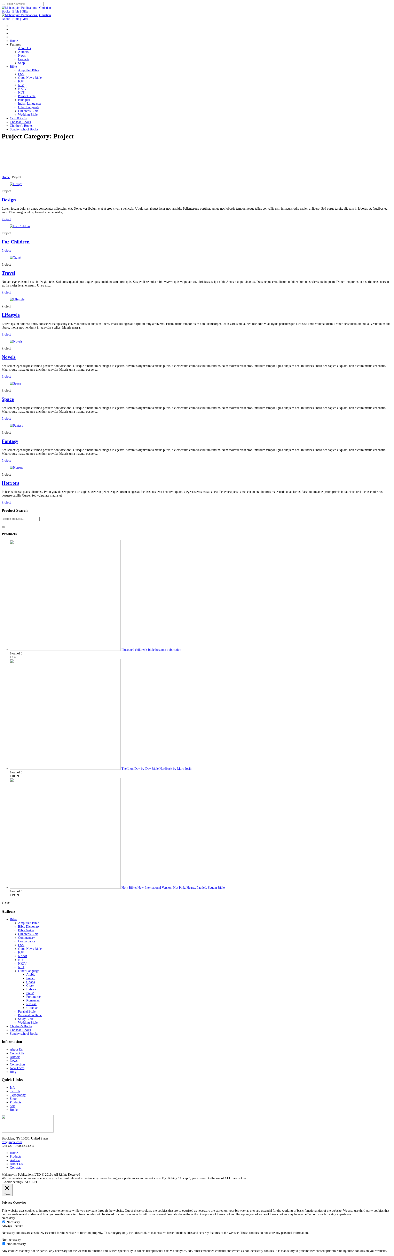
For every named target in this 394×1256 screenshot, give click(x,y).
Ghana (30, 982)
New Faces (17, 1068)
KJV (21, 952)
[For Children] (20, 226)
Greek (30, 985)
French (30, 978)
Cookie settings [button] (13, 1182)
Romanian (33, 1000)
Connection (17, 1064)
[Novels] (16, 341)
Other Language (28, 971)
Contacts (15, 1167)
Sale (12, 1106)
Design (9, 199)
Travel (8, 273)
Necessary (13, 1222)
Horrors (10, 483)
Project (6, 219)
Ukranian (32, 1007)
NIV (21, 959)
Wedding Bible (28, 1022)
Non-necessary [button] (11, 1239)
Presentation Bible (30, 1015)
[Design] (16, 184)
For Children (16, 241)
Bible (13, 919)
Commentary (26, 937)
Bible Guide (26, 930)
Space (8, 399)
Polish (30, 993)
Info (12, 1087)
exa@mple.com (12, 1142)
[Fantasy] (16, 425)
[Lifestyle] (17, 299)
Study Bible (25, 1019)
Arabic (30, 974)
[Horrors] (16, 467)
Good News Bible (30, 948)
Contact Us (17, 1053)
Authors (15, 1057)
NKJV (22, 963)
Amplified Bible (28, 923)
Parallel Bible (27, 1011)
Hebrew (31, 989)
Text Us (15, 1091)
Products (15, 1102)
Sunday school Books (24, 1033)
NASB (22, 956)
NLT (21, 967)
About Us (16, 1049)
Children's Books (21, 1026)
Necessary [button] (8, 1218)
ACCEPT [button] (31, 1182)
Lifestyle (11, 315)
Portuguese (33, 996)
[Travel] (15, 257)
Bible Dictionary (29, 926)
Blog (13, 1071)
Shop (13, 1098)
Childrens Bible (28, 934)
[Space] (15, 383)
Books (14, 1109)
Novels (9, 357)
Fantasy (10, 441)
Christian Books (20, 1030)
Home (6, 177)
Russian (31, 1004)
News (13, 1060)
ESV (21, 945)
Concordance (26, 941)
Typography (18, 1095)
